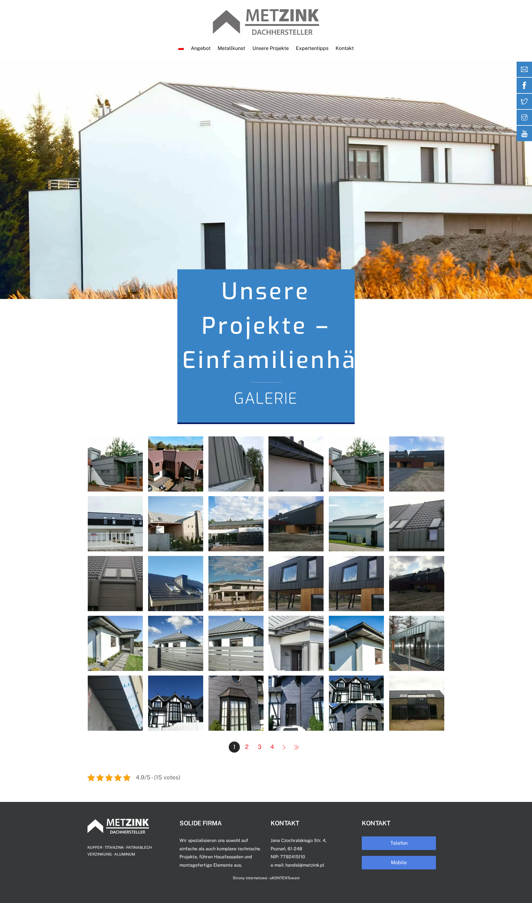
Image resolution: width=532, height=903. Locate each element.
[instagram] (524, 117)
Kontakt (345, 48)
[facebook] (524, 85)
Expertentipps (312, 48)
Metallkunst (231, 48)
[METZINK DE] (266, 32)
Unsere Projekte (270, 48)
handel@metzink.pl (304, 865)
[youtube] (524, 133)
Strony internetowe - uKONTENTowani (266, 878)
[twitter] (524, 101)
